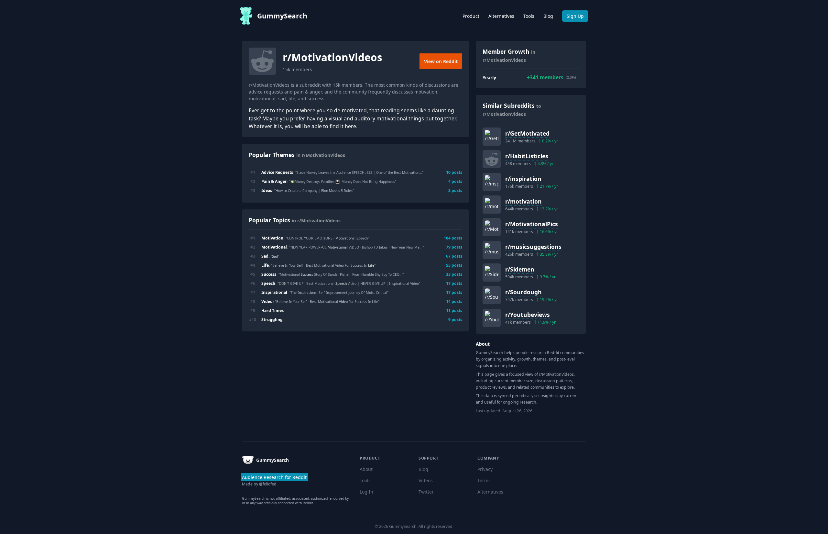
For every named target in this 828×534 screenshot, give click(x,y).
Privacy (485, 469)
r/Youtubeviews (527, 314)
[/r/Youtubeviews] (492, 318)
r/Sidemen (519, 269)
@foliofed (268, 484)
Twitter (426, 492)
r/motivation (523, 201)
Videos (426, 480)
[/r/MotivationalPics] (492, 227)
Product (471, 16)
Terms (484, 480)
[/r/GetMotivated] (492, 137)
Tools (528, 16)
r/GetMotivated (527, 133)
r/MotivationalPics (531, 224)
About (366, 469)
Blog (548, 16)
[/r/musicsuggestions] (492, 250)
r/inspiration (523, 179)
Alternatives (501, 16)
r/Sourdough (523, 292)
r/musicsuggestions (533, 246)
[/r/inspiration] (492, 182)
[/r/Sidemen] (492, 272)
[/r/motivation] (492, 204)
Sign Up (575, 16)
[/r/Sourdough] (492, 295)
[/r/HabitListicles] (492, 159)
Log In (366, 492)
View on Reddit (441, 61)
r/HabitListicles (526, 156)
